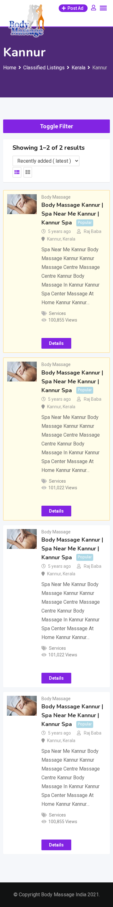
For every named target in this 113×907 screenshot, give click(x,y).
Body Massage (56, 197)
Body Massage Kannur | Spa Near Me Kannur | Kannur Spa (72, 213)
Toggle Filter (56, 126)
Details (56, 343)
